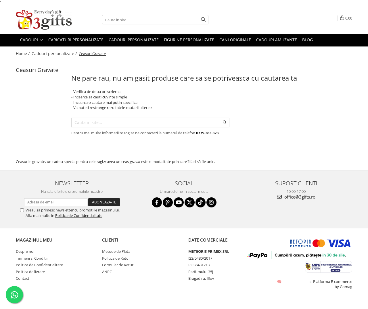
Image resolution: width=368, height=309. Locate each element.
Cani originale (235, 39)
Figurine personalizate (189, 39)
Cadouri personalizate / (55, 53)
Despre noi (25, 251)
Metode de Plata (116, 251)
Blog (307, 39)
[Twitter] (190, 202)
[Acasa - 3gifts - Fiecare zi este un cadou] (44, 20)
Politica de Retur (116, 258)
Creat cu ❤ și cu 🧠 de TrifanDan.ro (280, 281)
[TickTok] (200, 202)
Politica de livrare (30, 271)
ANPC (107, 271)
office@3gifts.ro (299, 197)
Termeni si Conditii (31, 258)
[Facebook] (157, 202)
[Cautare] (203, 19)
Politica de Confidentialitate (78, 215)
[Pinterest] (168, 202)
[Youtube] (179, 202)
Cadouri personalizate (134, 39)
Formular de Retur (117, 264)
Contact (22, 278)
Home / (23, 53)
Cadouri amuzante (276, 39)
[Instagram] (211, 202)
